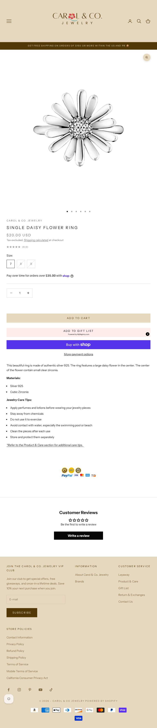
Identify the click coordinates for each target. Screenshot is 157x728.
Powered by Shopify (101, 700)
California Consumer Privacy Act (27, 678)
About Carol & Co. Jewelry (92, 575)
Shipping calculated (36, 240)
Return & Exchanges (131, 595)
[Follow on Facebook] (9, 690)
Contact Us (125, 601)
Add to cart (78, 318)
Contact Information (20, 637)
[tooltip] (147, 334)
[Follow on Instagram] (19, 690)
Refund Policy (15, 651)
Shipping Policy (16, 657)
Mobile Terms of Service (22, 671)
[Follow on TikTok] (51, 690)
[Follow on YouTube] (40, 690)
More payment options (78, 354)
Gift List (123, 588)
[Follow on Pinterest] (30, 690)
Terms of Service (17, 664)
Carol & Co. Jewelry (24, 220)
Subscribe (21, 612)
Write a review (79, 536)
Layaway (123, 575)
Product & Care (128, 581)
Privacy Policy (15, 644)
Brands (79, 581)
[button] (78, 332)
